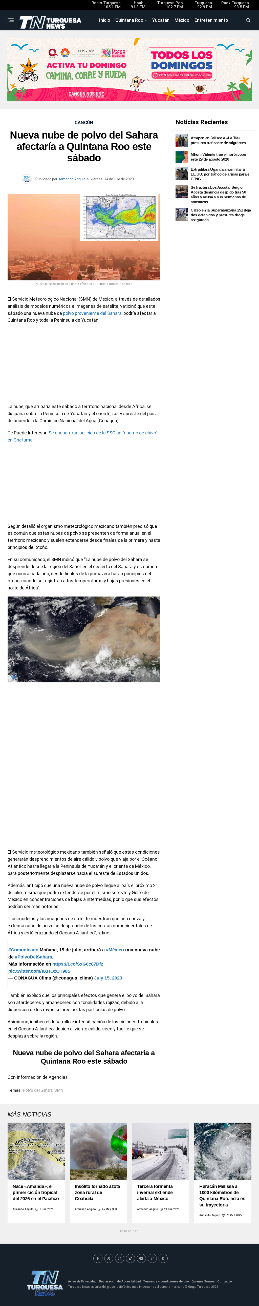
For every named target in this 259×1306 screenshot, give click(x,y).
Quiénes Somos (203, 1281)
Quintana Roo (129, 20)
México (182, 20)
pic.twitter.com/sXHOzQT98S (39, 971)
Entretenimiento (211, 20)
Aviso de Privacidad (82, 1281)
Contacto (224, 1281)
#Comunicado (23, 949)
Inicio (104, 20)
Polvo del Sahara (38, 1090)
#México (115, 949)
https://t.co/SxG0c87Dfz (77, 964)
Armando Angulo (72, 179)
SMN (58, 1090)
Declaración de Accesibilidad (120, 1281)
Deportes (147, 41)
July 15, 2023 (108, 978)
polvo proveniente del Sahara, (92, 313)
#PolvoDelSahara (33, 956)
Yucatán (160, 20)
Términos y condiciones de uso (166, 1281)
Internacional (175, 41)
